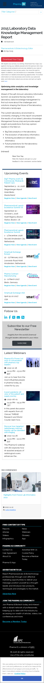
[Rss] (23, 318)
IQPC (32, 647)
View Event (32, 198)
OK (22, 678)
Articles (6, 532)
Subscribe (22, 343)
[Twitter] (14, 318)
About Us (7, 556)
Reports (6, 529)
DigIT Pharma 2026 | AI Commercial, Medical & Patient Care (13, 181)
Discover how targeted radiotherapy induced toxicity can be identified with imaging (14, 429)
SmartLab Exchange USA (14, 293)
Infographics (8, 539)
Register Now (9, 198)
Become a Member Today (30, 557)
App (24, 539)
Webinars (26, 532)
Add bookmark (8, 42)
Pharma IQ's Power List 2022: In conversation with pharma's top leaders (13, 362)
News (24, 529)
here (5, 81)
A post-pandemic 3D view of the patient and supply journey (14, 394)
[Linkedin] (6, 318)
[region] (22, 670)
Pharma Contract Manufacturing (11, 275)
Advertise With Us (29, 550)
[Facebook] (10, 318)
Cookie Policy (28, 553)
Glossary (25, 535)
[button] (22, 12)
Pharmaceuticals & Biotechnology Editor (17, 48)
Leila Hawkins (10, 510)
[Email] (19, 318)
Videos (6, 535)
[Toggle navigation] (4, 4)
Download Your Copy (12, 59)
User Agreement (10, 553)
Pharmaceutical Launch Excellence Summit (13, 231)
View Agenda (21, 198)
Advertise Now (9, 594)
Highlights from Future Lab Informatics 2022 (19, 496)
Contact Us (7, 550)
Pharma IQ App (9, 562)
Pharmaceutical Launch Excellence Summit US (13, 207)
